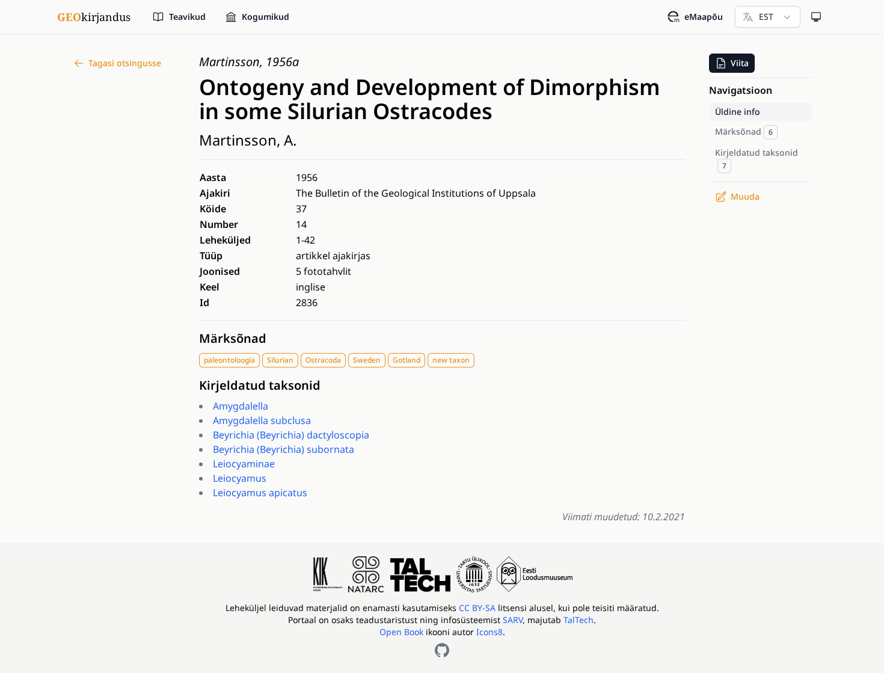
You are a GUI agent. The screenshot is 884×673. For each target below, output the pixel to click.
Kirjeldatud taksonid (260, 385)
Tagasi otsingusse (124, 63)
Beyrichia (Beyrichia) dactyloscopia (291, 434)
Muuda (745, 196)
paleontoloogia (229, 360)
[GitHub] (442, 650)
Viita (740, 63)
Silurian (280, 360)
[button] (732, 63)
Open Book (401, 632)
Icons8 (489, 632)
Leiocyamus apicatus (260, 492)
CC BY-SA (478, 607)
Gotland (406, 360)
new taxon (451, 360)
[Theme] (816, 17)
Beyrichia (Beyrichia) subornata (283, 449)
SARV (513, 619)
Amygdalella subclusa (262, 420)
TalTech (578, 619)
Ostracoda (323, 360)
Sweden (367, 360)
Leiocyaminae (244, 463)
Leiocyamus (239, 478)
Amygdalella (240, 406)
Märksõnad (232, 338)
